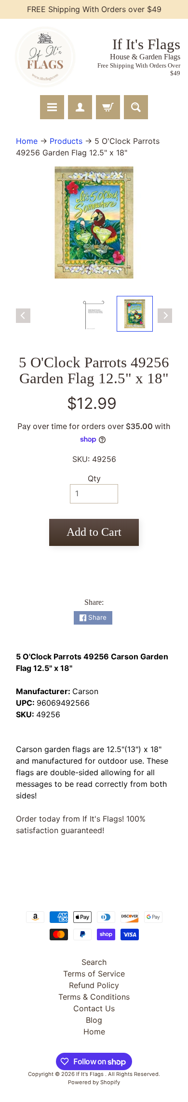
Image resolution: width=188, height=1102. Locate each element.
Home (27, 141)
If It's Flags (90, 1074)
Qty (94, 478)
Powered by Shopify (94, 1082)
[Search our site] (136, 107)
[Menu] (52, 107)
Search (94, 962)
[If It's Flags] (44, 57)
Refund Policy (94, 985)
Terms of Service (94, 973)
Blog (94, 1020)
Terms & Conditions (94, 997)
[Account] (80, 107)
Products (66, 141)
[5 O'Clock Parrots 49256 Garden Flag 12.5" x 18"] (135, 314)
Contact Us (94, 1008)
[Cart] (108, 107)
